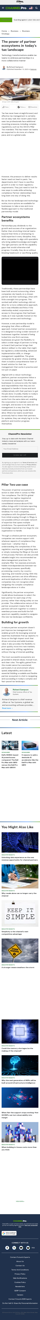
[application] (20, 269)
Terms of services (28, 462)
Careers (20, 1295)
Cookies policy (20, 1282)
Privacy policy (20, 1274)
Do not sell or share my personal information (20, 1303)
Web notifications (20, 1278)
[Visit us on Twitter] (14, 1248)
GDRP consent (20, 1291)
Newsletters (20, 1286)
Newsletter (34, 107)
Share (7, 107)
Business (14, 31)
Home (4, 31)
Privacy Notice (31, 465)
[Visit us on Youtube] (21, 1248)
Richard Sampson (16, 67)
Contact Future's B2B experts (20, 1299)
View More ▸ (20, 1201)
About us (20, 1261)
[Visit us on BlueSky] (27, 1248)
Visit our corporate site (28, 1226)
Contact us (20, 1265)
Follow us (23, 107)
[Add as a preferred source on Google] (9, 1233)
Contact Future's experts (20, 1257)
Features (33, 69)
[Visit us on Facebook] (7, 1248)
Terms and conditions (20, 1270)
